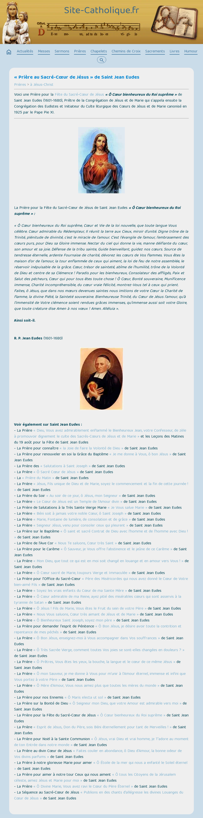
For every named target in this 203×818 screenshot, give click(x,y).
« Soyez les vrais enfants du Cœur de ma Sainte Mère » (80, 591)
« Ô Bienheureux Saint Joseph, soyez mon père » (74, 620)
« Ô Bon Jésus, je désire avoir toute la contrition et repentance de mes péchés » (97, 629)
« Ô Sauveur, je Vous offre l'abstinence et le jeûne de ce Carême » (116, 549)
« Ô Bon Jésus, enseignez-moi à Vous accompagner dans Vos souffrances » (96, 638)
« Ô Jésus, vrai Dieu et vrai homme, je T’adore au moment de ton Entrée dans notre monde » (101, 742)
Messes (44, 51)
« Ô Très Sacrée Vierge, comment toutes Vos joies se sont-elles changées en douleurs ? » (108, 650)
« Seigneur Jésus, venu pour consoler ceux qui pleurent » (80, 525)
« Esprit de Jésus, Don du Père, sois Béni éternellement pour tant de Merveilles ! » (102, 727)
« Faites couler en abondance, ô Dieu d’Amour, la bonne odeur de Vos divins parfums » (98, 754)
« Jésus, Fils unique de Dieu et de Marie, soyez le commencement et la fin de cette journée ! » (101, 487)
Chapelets (99, 51)
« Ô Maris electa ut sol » (85, 697)
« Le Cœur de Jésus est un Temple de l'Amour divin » (77, 502)
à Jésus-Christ (41, 85)
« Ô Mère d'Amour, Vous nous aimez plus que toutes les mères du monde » (96, 686)
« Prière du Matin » (38, 478)
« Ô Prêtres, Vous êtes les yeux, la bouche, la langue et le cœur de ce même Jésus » (104, 662)
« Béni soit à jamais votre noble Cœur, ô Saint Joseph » (80, 513)
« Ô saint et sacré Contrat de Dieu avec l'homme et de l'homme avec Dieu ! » (101, 534)
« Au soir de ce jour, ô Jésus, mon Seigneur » (83, 496)
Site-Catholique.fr (101, 11)
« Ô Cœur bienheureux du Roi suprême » (131, 715)
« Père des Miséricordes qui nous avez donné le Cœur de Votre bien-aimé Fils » (101, 582)
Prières (80, 51)
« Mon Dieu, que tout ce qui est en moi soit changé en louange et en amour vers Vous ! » (108, 561)
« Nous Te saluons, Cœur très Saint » (86, 543)
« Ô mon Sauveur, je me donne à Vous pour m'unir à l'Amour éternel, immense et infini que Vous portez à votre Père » (100, 677)
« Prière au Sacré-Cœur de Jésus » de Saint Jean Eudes (76, 77)
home (9, 52)
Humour (191, 51)
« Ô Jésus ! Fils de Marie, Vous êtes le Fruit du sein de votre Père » (90, 608)
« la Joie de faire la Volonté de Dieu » (91, 448)
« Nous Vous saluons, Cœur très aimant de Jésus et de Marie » (86, 614)
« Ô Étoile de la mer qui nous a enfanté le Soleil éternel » (100, 766)
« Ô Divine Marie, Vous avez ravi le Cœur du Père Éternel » (83, 786)
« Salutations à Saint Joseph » (65, 466)
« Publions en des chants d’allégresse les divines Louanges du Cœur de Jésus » (98, 795)
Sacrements (155, 51)
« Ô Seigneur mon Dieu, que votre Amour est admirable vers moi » (125, 703)
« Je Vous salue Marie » (127, 508)
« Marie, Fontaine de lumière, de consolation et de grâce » (82, 519)
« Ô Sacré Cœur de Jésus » (56, 472)
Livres (174, 51)
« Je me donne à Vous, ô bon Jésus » (140, 454)
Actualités (25, 51)
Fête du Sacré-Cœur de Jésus (79, 94)
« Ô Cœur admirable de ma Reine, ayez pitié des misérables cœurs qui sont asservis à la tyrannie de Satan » (97, 600)
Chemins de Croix (126, 51)
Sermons (62, 51)
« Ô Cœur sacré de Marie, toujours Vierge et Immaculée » (81, 573)
